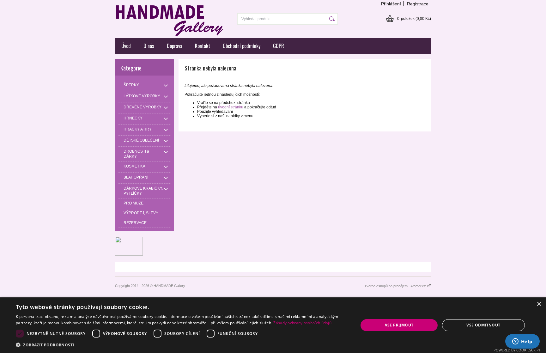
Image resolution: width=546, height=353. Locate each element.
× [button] (539, 304)
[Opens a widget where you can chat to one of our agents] (522, 342)
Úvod (126, 46)
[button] (182, 344)
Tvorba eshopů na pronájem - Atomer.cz (395, 286)
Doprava (174, 46)
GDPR (278, 46)
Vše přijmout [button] (399, 325)
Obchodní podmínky (241, 46)
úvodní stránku (230, 107)
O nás (148, 46)
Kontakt (202, 46)
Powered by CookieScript (517, 350)
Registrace (417, 3)
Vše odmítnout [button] (483, 325)
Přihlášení (391, 3)
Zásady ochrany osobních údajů (302, 323)
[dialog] (273, 325)
